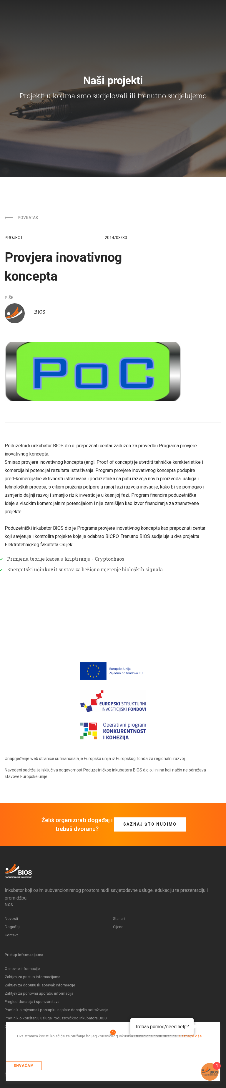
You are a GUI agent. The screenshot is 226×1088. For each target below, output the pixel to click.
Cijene (118, 927)
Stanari (119, 918)
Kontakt (11, 935)
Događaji (12, 927)
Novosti (11, 918)
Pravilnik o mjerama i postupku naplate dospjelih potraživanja (56, 1010)
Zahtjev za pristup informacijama (32, 977)
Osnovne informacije (22, 968)
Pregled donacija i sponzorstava (32, 1001)
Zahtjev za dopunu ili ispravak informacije (40, 985)
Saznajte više (190, 1036)
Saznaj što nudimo (150, 824)
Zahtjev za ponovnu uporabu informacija (39, 993)
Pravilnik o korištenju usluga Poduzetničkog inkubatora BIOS (56, 1018)
